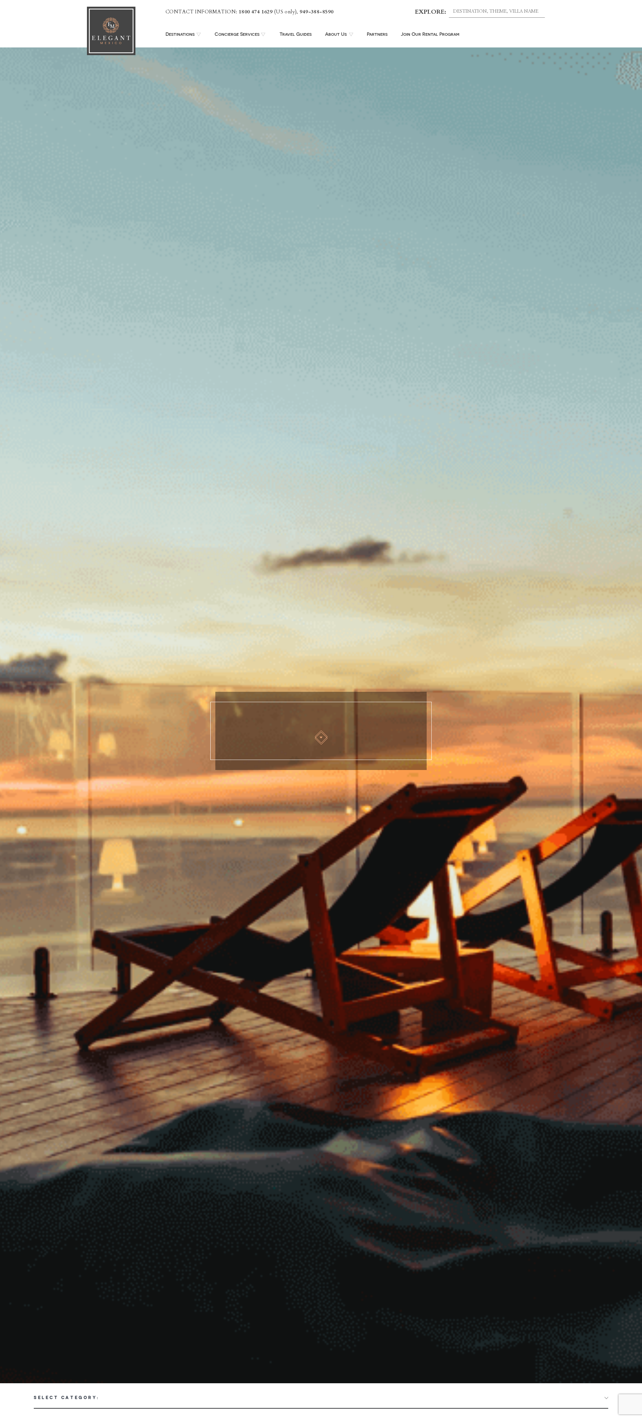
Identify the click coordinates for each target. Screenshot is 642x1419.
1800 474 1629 (256, 11)
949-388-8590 (316, 11)
